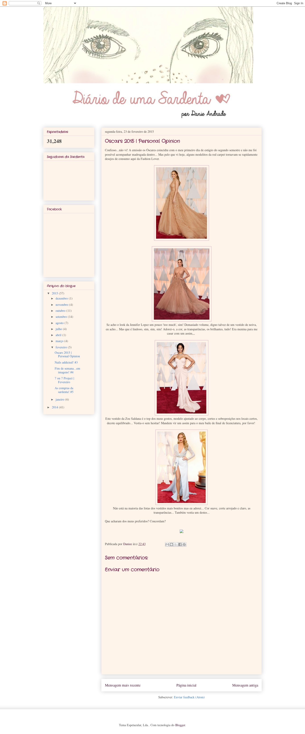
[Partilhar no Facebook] (180, 544)
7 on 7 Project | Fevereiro (64, 380)
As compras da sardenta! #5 (64, 390)
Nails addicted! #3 (66, 362)
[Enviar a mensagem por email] (167, 544)
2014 (55, 407)
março (60, 341)
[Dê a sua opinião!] (171, 544)
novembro (62, 304)
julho (59, 329)
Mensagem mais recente (122, 685)
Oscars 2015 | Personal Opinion (67, 354)
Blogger (180, 725)
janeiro (60, 399)
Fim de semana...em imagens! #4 (67, 370)
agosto (60, 323)
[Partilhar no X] (175, 544)
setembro (62, 316)
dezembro (62, 298)
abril (59, 335)
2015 (55, 293)
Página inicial (186, 685)
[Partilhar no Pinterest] (184, 544)
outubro (61, 310)
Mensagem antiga (245, 685)
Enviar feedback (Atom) (189, 697)
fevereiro (62, 347)
